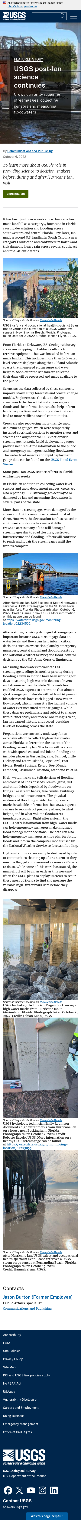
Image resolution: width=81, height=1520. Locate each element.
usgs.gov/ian (16, 194)
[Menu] (74, 16)
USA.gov (9, 1391)
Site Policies (11, 1351)
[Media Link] (40, 288)
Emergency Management (20, 1424)
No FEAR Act (12, 1383)
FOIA (6, 1343)
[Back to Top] (67, 1506)
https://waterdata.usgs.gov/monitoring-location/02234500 (32, 621)
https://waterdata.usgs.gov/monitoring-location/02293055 (35, 1146)
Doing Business (13, 1416)
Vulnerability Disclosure (20, 1399)
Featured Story (28, 59)
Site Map (9, 1367)
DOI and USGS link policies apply (26, 1375)
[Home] (14, 19)
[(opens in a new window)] (8, 1489)
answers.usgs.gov (15, 1507)
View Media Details (51, 320)
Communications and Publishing (30, 151)
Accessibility (12, 1335)
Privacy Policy (13, 1359)
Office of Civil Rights (17, 1432)
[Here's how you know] (40, 5)
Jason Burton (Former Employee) (38, 1297)
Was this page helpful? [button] (47, 1516)
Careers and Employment (21, 1408)
